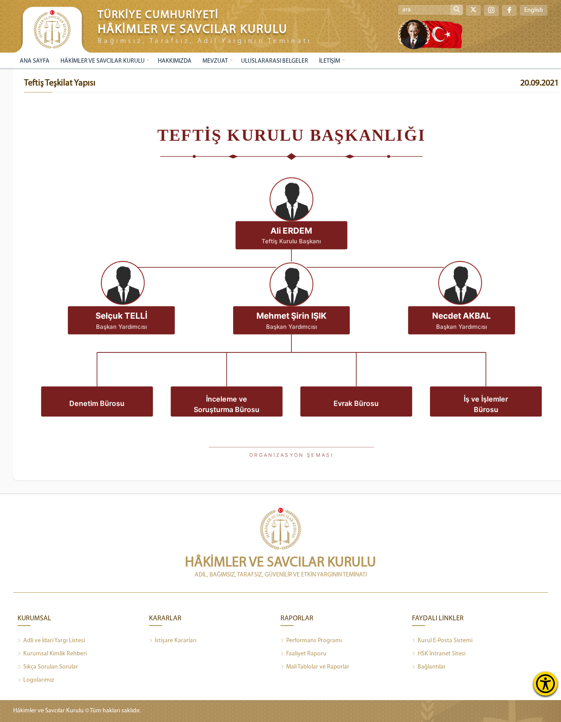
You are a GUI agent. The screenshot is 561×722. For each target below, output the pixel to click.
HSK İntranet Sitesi (441, 654)
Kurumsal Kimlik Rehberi (55, 654)
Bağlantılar (432, 667)
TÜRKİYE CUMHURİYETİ (158, 15)
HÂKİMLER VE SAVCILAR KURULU (102, 61)
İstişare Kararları (175, 640)
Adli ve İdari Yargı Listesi (54, 640)
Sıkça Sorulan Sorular (50, 667)
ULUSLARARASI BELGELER (274, 61)
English (533, 10)
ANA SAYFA (35, 61)
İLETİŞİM (329, 61)
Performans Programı (314, 640)
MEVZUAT (215, 61)
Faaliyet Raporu (306, 654)
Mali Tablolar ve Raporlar (317, 667)
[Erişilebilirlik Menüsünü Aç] (545, 684)
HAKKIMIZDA (175, 61)
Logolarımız (38, 680)
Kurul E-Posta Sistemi (445, 640)
